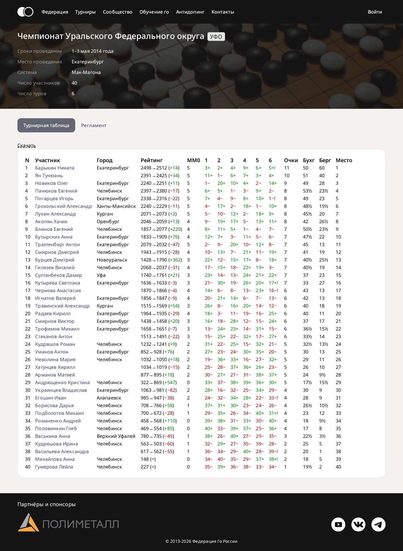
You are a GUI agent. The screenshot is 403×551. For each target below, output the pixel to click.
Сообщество (117, 12)
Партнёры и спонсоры (46, 504)
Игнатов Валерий (55, 298)
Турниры (85, 12)
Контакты (223, 12)
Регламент (94, 125)
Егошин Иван (50, 397)
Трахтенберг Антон (57, 244)
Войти (375, 12)
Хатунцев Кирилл (55, 367)
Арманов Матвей (55, 374)
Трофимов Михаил (57, 328)
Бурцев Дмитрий (54, 259)
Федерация (55, 12)
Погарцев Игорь (54, 198)
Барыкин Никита (54, 168)
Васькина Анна (52, 436)
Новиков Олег (51, 183)
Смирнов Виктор (54, 321)
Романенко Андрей (58, 420)
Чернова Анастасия (58, 290)
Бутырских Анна (54, 236)
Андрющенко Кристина (62, 382)
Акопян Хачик (51, 221)
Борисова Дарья (54, 405)
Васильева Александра (62, 451)
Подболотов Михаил (59, 413)
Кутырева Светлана (57, 282)
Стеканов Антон (53, 336)
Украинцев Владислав (61, 390)
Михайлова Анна (55, 459)
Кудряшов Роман (55, 344)
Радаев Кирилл (53, 313)
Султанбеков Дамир (58, 275)
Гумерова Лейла (54, 466)
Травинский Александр (62, 305)
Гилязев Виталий (54, 267)
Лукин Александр (55, 213)
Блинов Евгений (54, 229)
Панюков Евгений (56, 190)
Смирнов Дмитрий (57, 252)
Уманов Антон (51, 351)
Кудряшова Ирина (56, 443)
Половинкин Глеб (56, 428)
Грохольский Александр (63, 206)
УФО (216, 36)
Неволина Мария (55, 359)
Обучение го (154, 12)
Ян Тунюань (49, 175)
